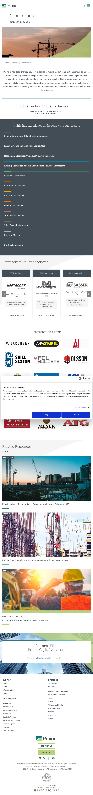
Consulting (6, 727)
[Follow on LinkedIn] (39, 758)
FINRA (35, 766)
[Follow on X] (44, 758)
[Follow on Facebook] (48, 758)
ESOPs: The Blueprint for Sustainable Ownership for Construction (35, 560)
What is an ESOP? (11, 698)
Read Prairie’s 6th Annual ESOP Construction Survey (45, 113)
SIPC (39, 766)
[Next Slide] (89, 294)
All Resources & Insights (56, 695)
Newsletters (52, 715)
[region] (46, 294)
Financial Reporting (9, 724)
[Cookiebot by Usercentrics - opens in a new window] (80, 379)
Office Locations (8, 690)
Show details (80, 408)
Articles (50, 701)
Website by (64, 769)
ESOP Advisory (8, 713)
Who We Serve (8, 707)
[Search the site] (84, 5)
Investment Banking (10, 710)
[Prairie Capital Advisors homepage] (9, 5)
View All (6, 451)
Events (50, 719)
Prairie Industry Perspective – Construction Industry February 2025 (35, 504)
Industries (14, 63)
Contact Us (46, 746)
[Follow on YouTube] (53, 758)
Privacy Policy (62, 766)
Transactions (52, 683)
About (5, 683)
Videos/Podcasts (54, 708)
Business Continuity (49, 766)
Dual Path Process (9, 717)
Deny (46, 415)
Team (5, 687)
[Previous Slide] (4, 294)
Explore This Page (19, 22)
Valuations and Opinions (11, 720)
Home (6, 63)
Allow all (75, 415)
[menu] (89, 6)
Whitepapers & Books (55, 705)
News (50, 698)
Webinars (51, 712)
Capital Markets (8, 731)
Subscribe (47, 752)
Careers (5, 693)
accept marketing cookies (42, 658)
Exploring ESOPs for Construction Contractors (25, 620)
